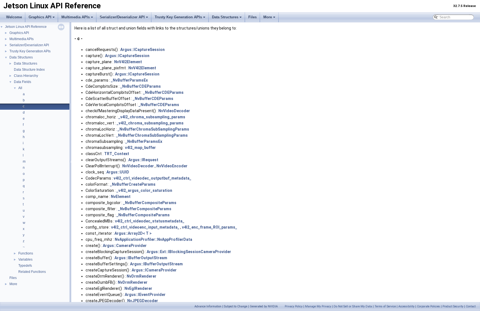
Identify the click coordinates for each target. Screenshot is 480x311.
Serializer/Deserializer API (122, 17)
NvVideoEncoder (172, 166)
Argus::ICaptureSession (142, 49)
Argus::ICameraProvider (154, 270)
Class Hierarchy (26, 76)
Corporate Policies (428, 306)
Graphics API (40, 17)
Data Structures (225, 17)
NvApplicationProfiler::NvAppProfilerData (153, 239)
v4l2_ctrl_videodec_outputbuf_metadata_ (152, 178)
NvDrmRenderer (141, 276)
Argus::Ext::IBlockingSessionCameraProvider (189, 251)
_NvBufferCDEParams (140, 86)
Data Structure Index (29, 70)
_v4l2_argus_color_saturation (144, 190)
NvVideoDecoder (174, 111)
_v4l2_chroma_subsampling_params (151, 117)
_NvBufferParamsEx (129, 80)
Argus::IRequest (143, 160)
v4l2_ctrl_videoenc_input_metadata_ (145, 227)
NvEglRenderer (138, 288)
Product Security (452, 306)
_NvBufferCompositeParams (149, 202)
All (20, 88)
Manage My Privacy (318, 306)
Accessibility (406, 306)
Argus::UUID (117, 172)
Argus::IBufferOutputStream (140, 258)
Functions (25, 253)
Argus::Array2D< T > (133, 233)
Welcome (14, 17)
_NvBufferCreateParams (133, 184)
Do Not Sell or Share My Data (353, 306)
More (267, 17)
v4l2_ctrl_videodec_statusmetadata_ (149, 221)
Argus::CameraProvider (125, 245)
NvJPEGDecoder (142, 300)
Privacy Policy (293, 306)
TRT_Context (116, 153)
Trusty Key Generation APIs (178, 17)
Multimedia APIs (75, 17)
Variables (25, 259)
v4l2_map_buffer (140, 147)
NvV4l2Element (128, 62)
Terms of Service (385, 306)
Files (252, 17)
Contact (471, 306)
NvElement (121, 196)
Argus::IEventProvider (145, 294)
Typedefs (25, 266)
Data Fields (22, 82)
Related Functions (32, 272)
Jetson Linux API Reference (26, 27)
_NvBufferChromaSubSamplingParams (153, 129)
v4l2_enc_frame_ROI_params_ (209, 227)
